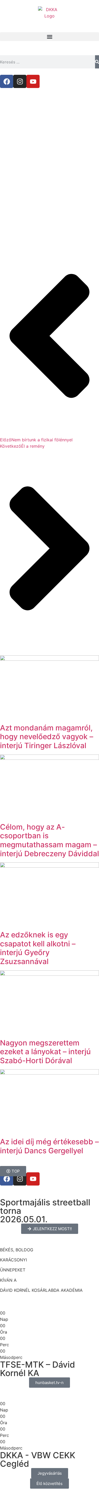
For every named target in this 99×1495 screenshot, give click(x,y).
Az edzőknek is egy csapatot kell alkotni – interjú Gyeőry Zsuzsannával (38, 948)
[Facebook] (6, 81)
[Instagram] (19, 81)
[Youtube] (33, 81)
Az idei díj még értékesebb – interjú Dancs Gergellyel (49, 1146)
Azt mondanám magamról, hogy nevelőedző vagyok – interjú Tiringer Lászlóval (46, 736)
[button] (49, 36)
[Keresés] (97, 61)
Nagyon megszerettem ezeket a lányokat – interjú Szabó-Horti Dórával (45, 1051)
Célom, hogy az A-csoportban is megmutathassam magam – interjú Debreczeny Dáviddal (49, 840)
